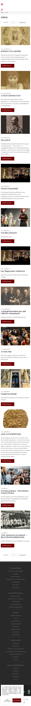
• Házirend (15, 659)
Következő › (23, 22)
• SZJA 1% (15, 679)
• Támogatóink (15, 676)
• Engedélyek (15, 673)
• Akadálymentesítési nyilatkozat (15, 649)
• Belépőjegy (15, 587)
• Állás (15, 618)
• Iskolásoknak (15, 601)
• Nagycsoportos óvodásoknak (16, 599)
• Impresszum (15, 646)
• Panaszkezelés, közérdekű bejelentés (15, 651)
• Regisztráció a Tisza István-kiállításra (15, 579)
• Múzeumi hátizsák (15, 576)
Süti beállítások (7, 700)
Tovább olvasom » (7, 65)
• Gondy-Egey (15, 643)
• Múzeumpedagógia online (15, 607)
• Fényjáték (15, 574)
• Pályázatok (15, 671)
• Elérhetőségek (15, 582)
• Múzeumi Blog (15, 634)
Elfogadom (16, 700)
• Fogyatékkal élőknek (15, 604)
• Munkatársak (15, 626)
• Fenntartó (15, 668)
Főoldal (2, 12)
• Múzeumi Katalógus (15, 615)
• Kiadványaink (15, 632)
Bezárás (21, 687)
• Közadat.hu (15, 657)
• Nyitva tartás (15, 585)
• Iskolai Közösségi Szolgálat (15, 571)
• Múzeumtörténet (15, 621)
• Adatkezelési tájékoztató (15, 654)
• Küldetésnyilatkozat (15, 624)
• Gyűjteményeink (15, 629)
